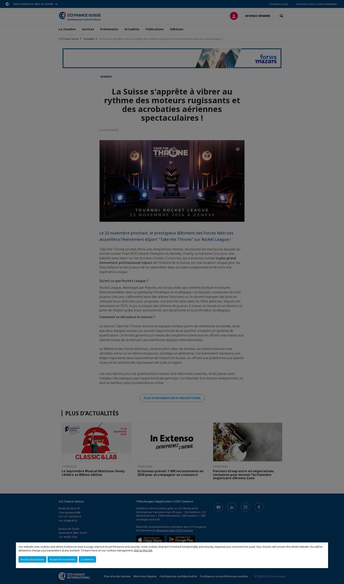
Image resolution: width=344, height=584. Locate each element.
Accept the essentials (62, 559)
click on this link (143, 550)
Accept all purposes (32, 559)
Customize (87, 559)
